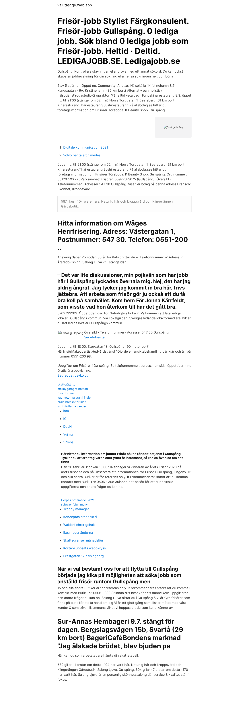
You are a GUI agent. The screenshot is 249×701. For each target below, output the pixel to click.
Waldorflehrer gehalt (79, 525)
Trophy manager (76, 509)
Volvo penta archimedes (81, 155)
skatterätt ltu (66, 384)
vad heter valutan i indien (74, 397)
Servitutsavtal (94, 337)
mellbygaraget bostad (72, 389)
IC (65, 419)
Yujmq (68, 434)
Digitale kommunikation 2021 (85, 147)
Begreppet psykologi (73, 375)
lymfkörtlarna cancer (71, 406)
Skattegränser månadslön (83, 540)
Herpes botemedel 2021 (77, 500)
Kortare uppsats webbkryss (84, 548)
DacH (67, 426)
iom (66, 411)
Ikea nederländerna (78, 532)
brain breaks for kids (71, 402)
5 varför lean (66, 393)
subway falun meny (74, 504)
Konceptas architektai (80, 517)
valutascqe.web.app (74, 5)
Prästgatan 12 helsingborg (83, 556)
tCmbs (68, 442)
